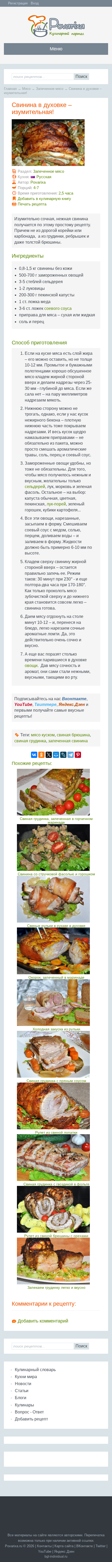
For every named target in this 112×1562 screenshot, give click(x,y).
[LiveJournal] (63, 755)
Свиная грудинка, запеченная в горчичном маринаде (56, 820)
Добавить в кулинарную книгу (44, 198)
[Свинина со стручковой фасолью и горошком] (56, 847)
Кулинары (24, 1405)
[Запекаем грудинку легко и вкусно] (56, 1261)
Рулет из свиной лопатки (56, 1132)
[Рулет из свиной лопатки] (56, 1106)
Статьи (21, 1391)
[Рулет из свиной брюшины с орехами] (56, 1209)
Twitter (100, 1546)
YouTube (44, 1551)
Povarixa (38, 182)
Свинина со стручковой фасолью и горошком (56, 874)
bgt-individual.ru (56, 1556)
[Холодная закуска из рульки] (56, 1002)
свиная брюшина (73, 735)
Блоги (20, 1398)
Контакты (44, 1546)
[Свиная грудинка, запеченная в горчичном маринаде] (56, 792)
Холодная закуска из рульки (56, 1029)
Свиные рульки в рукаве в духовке (56, 926)
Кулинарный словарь (35, 1369)
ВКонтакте (84, 1546)
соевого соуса (58, 308)
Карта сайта (63, 1546)
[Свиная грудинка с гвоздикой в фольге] (56, 1157)
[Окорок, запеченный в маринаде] (56, 950)
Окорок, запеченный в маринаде (56, 977)
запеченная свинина (68, 741)
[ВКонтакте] (34, 755)
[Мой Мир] (56, 755)
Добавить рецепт (31, 1419)
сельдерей (35, 486)
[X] (49, 755)
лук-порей (56, 504)
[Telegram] (70, 755)
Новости (23, 1383)
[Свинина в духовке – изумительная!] (48, 164)
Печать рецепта (32, 204)
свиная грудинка (30, 741)
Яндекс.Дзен (64, 1551)
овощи (31, 665)
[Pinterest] (78, 755)
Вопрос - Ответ (29, 1412)
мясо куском (43, 735)
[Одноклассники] (41, 755)
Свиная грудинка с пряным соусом (56, 1081)
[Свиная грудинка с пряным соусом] (56, 1054)
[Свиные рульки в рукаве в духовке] (56, 899)
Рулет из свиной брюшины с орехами (56, 1236)
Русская (43, 177)
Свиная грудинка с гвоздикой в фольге (56, 1184)
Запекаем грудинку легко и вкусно (56, 1287)
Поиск (81, 76)
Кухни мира (26, 1376)
